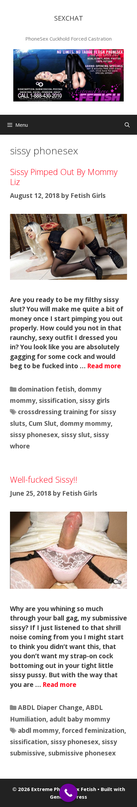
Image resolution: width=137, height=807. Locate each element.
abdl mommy (38, 730)
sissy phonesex (34, 434)
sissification (57, 400)
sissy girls (94, 400)
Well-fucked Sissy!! (43, 479)
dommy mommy (85, 423)
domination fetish (46, 389)
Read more (104, 366)
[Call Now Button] (68, 793)
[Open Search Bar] (127, 125)
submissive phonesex (82, 753)
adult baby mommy (80, 719)
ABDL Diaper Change (50, 707)
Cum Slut (43, 423)
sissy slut (75, 434)
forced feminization (93, 730)
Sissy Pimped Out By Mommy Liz (63, 176)
